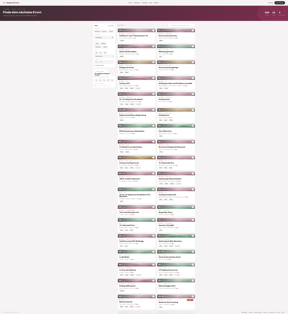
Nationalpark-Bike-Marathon (170, 241)
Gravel (104, 31)
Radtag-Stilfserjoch (127, 286)
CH (105, 52)
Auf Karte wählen (100, 65)
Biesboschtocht (125, 302)
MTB (112, 31)
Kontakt (250, 312)
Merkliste (156, 3)
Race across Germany (168, 36)
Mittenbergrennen (166, 52)
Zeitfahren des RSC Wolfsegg (131, 241)
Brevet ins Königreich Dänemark (172, 147)
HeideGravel (164, 115)
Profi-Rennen (137, 3)
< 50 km (97, 43)
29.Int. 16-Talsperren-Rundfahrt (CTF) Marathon (134, 195)
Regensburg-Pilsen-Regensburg (132, 115)
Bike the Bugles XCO (167, 286)
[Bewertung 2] (100, 80)
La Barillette (124, 257)
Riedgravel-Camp (126, 67)
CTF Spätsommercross (168, 270)
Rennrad (98, 31)
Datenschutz (272, 312)
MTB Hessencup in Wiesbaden (131, 131)
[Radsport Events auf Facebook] (284, 312)
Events (130, 3)
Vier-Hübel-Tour (165, 131)
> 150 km (105, 47)
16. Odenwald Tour (166, 163)
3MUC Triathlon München (129, 179)
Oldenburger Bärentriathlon (170, 179)
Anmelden (270, 3)
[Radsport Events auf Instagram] (282, 312)
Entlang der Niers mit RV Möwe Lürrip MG (175, 83)
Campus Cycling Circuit (129, 163)
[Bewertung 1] (96, 80)
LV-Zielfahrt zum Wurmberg (130, 147)
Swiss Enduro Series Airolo (170, 257)
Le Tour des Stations (127, 270)
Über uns (278, 312)
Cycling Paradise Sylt (167, 195)
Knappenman (164, 99)
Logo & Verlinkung (258, 312)
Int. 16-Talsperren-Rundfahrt (131, 99)
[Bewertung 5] (112, 80)
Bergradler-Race (165, 212)
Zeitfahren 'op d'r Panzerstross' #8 (133, 36)
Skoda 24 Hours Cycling (168, 302)
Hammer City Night (166, 225)
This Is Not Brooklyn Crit (129, 212)
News (150, 3)
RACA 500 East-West (127, 52)
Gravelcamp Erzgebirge (168, 67)
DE (96, 52)
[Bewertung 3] (104, 80)
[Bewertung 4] (108, 80)
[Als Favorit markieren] (153, 30)
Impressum (265, 312)
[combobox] (182, 25)
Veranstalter (145, 3)
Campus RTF (124, 83)
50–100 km (103, 43)
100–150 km (97, 47)
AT (100, 52)
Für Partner (244, 312)
